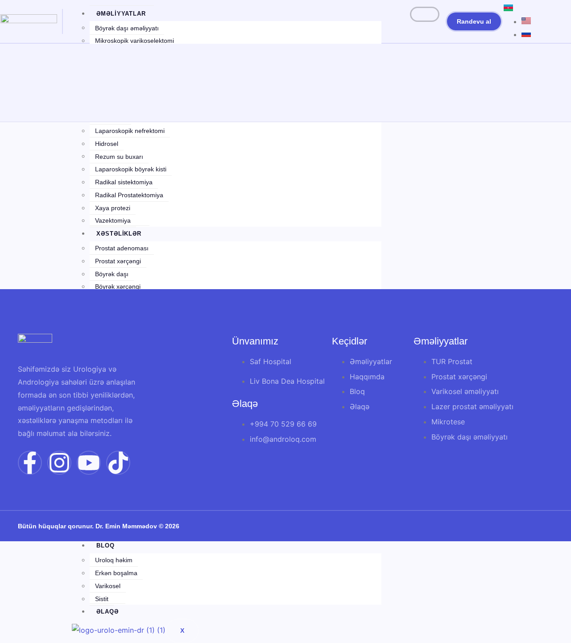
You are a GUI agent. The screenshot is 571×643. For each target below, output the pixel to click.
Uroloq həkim (113, 560)
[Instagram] (59, 463)
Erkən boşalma (116, 573)
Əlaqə (107, 611)
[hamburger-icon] (424, 14)
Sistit (101, 598)
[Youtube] (89, 463)
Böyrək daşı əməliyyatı (127, 28)
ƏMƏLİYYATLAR (121, 13)
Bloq (105, 545)
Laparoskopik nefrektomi (130, 130)
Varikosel (107, 585)
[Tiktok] (118, 463)
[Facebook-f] (30, 463)
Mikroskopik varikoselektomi (134, 40)
